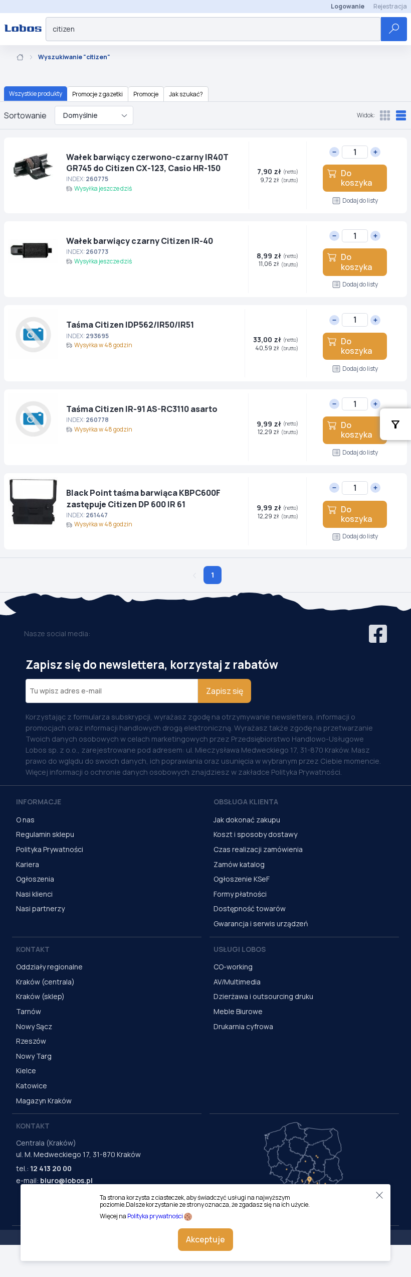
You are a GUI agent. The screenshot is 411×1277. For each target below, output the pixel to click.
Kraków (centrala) (45, 981)
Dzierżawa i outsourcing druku (263, 996)
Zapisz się (224, 690)
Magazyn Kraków (44, 1100)
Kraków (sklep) (40, 996)
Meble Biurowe (238, 1011)
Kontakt (33, 949)
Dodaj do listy (360, 200)
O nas (25, 819)
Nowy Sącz (34, 1026)
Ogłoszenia (35, 879)
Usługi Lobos (240, 949)
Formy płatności (240, 894)
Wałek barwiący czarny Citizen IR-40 (139, 240)
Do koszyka (356, 178)
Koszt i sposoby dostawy (255, 834)
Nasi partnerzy (40, 908)
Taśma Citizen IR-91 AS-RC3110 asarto (142, 408)
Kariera (27, 864)
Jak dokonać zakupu (247, 819)
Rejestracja (390, 6)
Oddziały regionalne (49, 966)
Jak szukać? (186, 94)
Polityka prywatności (155, 1216)
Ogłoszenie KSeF (242, 879)
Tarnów (28, 1011)
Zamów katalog (239, 864)
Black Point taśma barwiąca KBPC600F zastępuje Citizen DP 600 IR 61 (143, 498)
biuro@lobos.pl (66, 1180)
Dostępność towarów (250, 908)
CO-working (233, 966)
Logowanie (347, 6)
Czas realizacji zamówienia (258, 849)
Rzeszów (31, 1041)
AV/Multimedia (237, 981)
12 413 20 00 (51, 1168)
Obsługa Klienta (246, 801)
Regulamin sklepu (45, 834)
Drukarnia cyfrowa (243, 1026)
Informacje (38, 801)
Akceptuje (205, 1239)
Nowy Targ (34, 1056)
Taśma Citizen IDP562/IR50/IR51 (130, 324)
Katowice (31, 1085)
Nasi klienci (34, 894)
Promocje (145, 94)
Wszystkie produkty (35, 93)
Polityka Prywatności (49, 849)
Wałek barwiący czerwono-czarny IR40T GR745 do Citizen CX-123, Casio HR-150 (147, 163)
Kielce (26, 1070)
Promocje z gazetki (97, 94)
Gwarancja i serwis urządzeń (261, 923)
